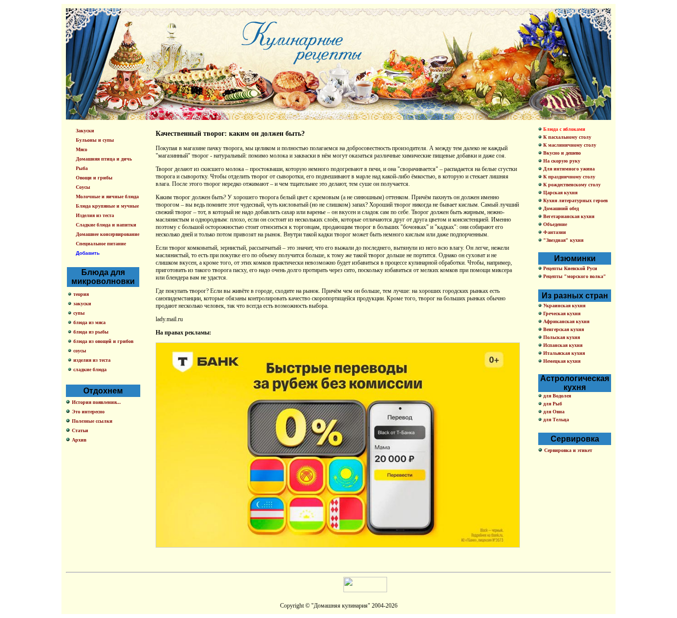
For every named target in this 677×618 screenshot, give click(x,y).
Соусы (83, 187)
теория (81, 294)
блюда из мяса (89, 322)
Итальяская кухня (563, 353)
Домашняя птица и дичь (104, 159)
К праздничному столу (568, 176)
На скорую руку (561, 161)
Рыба (82, 168)
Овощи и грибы (94, 177)
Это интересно (88, 411)
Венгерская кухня (563, 329)
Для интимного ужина (568, 168)
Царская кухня (559, 192)
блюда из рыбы (91, 332)
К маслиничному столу (569, 145)
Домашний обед (560, 208)
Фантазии (554, 232)
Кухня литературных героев (575, 200)
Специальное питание (101, 243)
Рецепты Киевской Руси (569, 268)
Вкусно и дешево (561, 153)
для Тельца (555, 419)
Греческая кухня (561, 313)
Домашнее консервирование (107, 234)
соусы (79, 350)
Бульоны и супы (95, 140)
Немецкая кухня (561, 361)
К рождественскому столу (571, 184)
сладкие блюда (90, 369)
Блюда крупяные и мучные (107, 206)
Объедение (554, 224)
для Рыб (552, 403)
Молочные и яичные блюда (107, 196)
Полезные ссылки (92, 421)
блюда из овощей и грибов (103, 341)
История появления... (96, 402)
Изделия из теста (95, 215)
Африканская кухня (565, 321)
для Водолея (556, 395)
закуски (82, 303)
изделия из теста (92, 360)
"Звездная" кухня (562, 240)
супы (79, 313)
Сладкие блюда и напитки (106, 224)
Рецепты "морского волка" (574, 276)
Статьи (80, 430)
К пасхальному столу (566, 137)
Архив (79, 440)
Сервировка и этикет (568, 450)
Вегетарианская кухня (568, 216)
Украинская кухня (563, 305)
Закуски (85, 130)
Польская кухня (561, 337)
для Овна (553, 411)
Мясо (81, 149)
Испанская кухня (562, 345)
